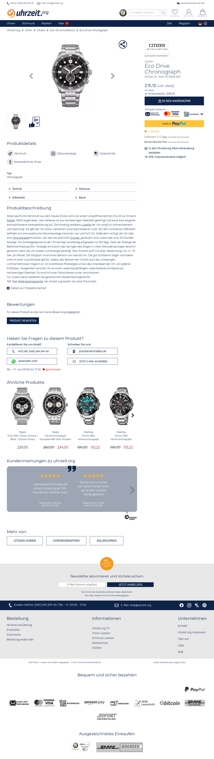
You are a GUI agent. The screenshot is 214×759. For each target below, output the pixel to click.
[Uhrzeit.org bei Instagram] (189, 605)
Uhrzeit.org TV (101, 628)
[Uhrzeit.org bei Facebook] (181, 605)
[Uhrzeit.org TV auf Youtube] (197, 605)
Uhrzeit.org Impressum (192, 632)
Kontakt (182, 626)
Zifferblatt (18, 197)
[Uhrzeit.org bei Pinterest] (204, 605)
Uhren (11, 23)
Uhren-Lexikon (101, 633)
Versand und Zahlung (19, 625)
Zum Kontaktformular (92, 351)
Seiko (55, 432)
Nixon (22, 432)
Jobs (181, 645)
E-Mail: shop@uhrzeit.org (51, 3)
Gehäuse (85, 188)
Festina (88, 432)
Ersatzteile (13, 630)
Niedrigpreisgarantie (30, 281)
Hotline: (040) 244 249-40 (21, 3)
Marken (46, 23)
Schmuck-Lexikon (103, 638)
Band (82, 197)
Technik (17, 188)
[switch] (85, 749)
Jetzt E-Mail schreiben (92, 361)
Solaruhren (107, 541)
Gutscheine (14, 635)
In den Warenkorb (175, 101)
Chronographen (66, 541)
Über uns (183, 639)
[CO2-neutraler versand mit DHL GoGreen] (119, 747)
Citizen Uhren (25, 541)
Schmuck (28, 23)
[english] (205, 23)
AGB (180, 652)
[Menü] (89, 744)
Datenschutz (100, 643)
